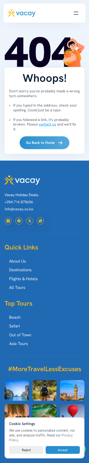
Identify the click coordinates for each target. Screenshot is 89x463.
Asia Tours (18, 343)
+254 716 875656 (19, 202)
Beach (15, 317)
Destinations (20, 269)
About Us (17, 261)
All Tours (17, 287)
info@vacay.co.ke (19, 209)
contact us (47, 124)
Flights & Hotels (23, 278)
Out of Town (20, 334)
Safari (14, 326)
